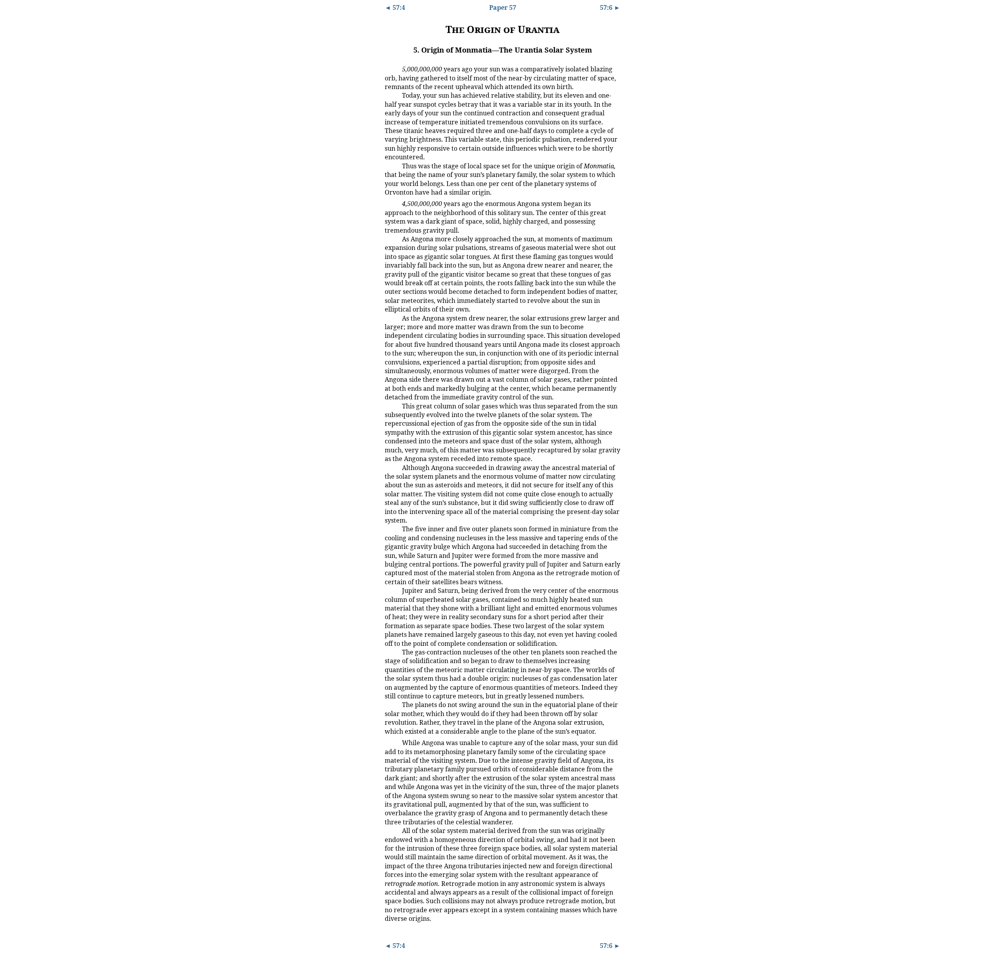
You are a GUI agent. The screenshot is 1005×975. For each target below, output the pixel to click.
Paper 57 (502, 7)
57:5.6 (391, 317)
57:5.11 (391, 651)
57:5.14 (392, 830)
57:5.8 (391, 467)
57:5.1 (391, 68)
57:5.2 (391, 95)
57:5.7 (391, 405)
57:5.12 (392, 704)
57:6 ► (610, 7)
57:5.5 (391, 238)
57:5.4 (391, 203)
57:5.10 (392, 590)
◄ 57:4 (395, 7)
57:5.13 (392, 742)
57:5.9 (391, 528)
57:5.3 (391, 165)
